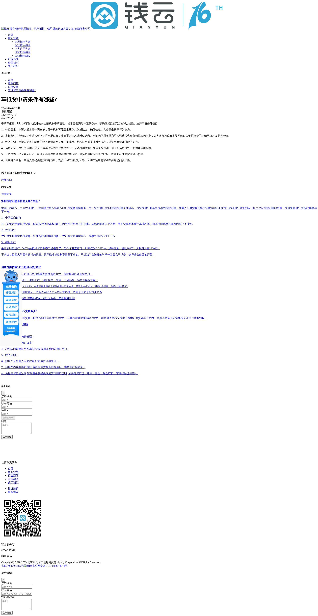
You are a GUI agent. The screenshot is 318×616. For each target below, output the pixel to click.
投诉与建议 (8, 597)
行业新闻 (13, 475)
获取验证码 (8, 417)
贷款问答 (13, 83)
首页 (10, 80)
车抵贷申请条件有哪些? (22, 90)
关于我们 (13, 482)
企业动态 (13, 479)
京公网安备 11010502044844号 (49, 565)
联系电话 (6, 403)
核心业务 (13, 472)
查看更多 (6, 194)
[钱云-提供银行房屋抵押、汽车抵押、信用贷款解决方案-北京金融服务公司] (112, 28)
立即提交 (7, 436)
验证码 (5, 410)
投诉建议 (13, 488)
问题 (4, 421)
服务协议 (13, 492)
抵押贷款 (13, 86)
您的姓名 (6, 396)
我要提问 (6, 180)
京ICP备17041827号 (12, 565)
